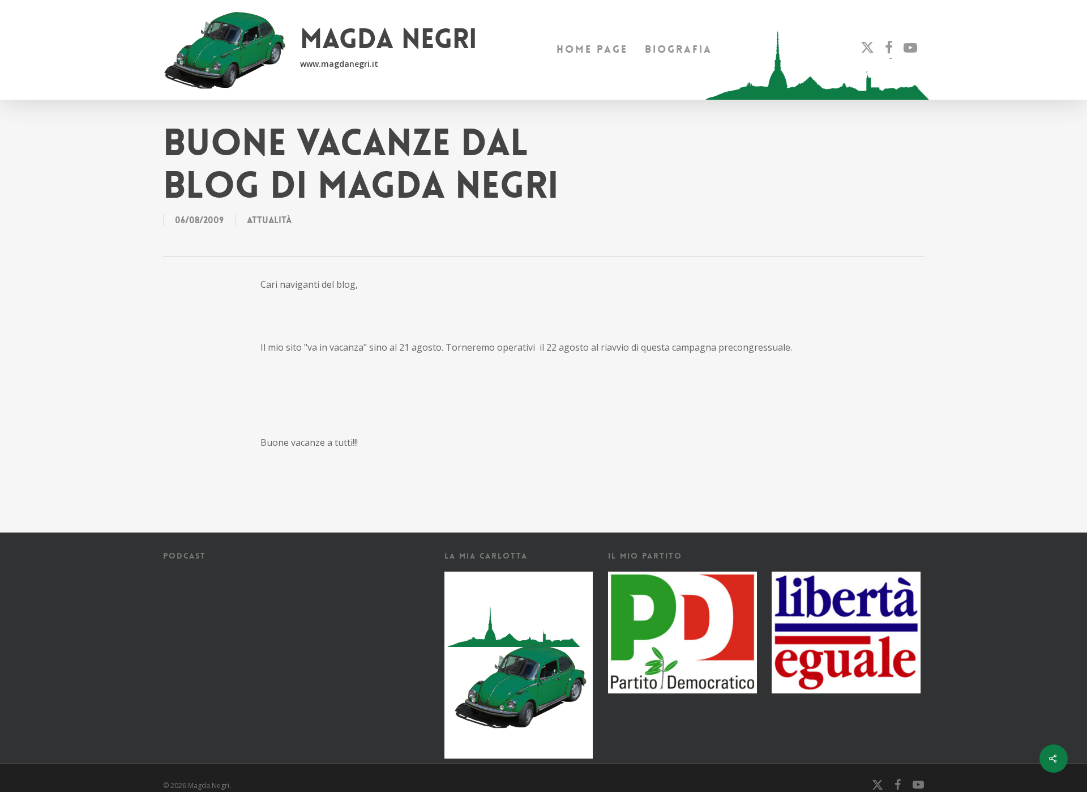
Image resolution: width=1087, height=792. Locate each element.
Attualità (269, 220)
